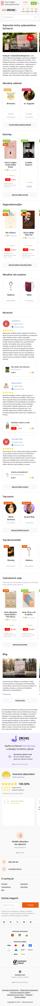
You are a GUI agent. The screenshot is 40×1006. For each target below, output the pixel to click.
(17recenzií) (31, 238)
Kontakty (4, 884)
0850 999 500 (13, 862)
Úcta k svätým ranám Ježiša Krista (10, 164)
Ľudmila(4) (16, 321)
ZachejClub (24, 884)
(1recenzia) (13, 170)
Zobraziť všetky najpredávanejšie (20, 265)
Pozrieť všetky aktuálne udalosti (20, 125)
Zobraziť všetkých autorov (20, 530)
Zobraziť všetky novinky (20, 195)
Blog (2, 890)
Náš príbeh (24, 887)
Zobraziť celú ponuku (20, 644)
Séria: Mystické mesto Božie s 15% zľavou (10, 614)
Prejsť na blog (20, 700)
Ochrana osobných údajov (20, 992)
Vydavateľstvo (6, 887)
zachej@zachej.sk (15, 869)
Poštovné (29, 995)
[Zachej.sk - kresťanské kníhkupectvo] (9, 10)
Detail (34, 3)
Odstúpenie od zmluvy (15, 995)
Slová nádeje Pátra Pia (28, 234)
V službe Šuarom (28, 163)
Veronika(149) (17, 439)
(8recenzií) (13, 235)
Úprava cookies (20, 997)
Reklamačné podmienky (29, 990)
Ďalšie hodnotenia (18, 777)
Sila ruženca (10, 233)
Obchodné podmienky (10, 990)
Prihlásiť (30, 905)
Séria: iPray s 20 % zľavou (28, 613)
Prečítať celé (7, 694)
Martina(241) (17, 383)
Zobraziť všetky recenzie (20, 487)
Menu (36, 11)
